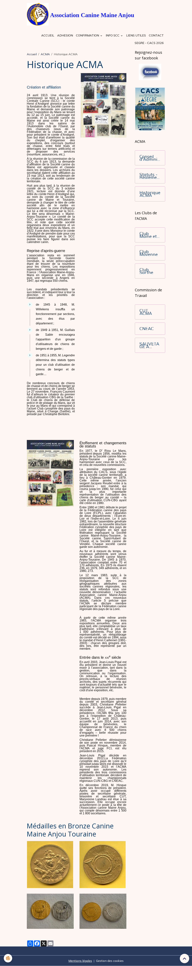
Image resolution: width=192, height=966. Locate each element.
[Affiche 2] (103, 105)
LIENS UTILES (136, 35)
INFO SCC (113, 35)
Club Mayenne (149, 253)
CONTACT (156, 35)
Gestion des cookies (110, 961)
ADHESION (65, 35)
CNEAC (147, 328)
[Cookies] (8, 958)
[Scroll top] (184, 958)
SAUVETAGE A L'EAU (149, 345)
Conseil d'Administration (149, 158)
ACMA (45, 54)
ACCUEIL (47, 35)
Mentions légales (80, 961)
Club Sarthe (146, 271)
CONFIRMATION (88, 35)
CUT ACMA (146, 312)
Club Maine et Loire (148, 235)
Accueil (32, 54)
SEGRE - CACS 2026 (149, 43)
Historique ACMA (150, 194)
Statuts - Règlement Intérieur (149, 176)
